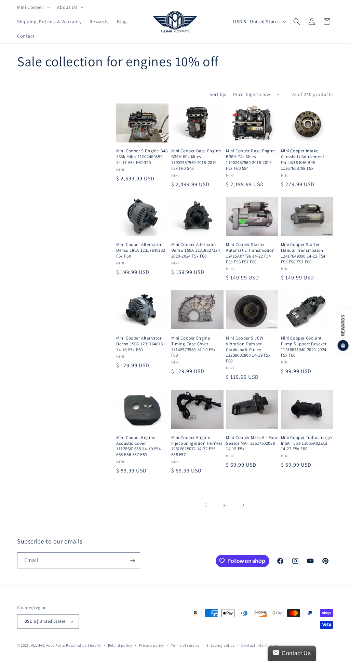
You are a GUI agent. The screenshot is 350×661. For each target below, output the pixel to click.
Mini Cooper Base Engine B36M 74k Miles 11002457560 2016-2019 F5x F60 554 (251, 159)
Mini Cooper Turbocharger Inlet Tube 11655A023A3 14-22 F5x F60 (307, 443)
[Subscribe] (132, 560)
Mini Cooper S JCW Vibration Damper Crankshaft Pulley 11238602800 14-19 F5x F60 (248, 349)
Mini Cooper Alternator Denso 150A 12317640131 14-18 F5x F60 (140, 344)
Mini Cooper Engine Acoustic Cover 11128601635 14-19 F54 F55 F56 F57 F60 (138, 446)
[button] (33, 7)
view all (93, 104)
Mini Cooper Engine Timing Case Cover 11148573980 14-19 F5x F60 (193, 346)
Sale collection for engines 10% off (63, 223)
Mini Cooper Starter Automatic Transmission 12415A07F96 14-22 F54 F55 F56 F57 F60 (250, 253)
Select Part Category (45, 194)
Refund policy (120, 645)
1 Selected (34, 165)
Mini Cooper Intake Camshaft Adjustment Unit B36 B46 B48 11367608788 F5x (302, 159)
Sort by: (218, 94)
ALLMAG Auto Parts (48, 645)
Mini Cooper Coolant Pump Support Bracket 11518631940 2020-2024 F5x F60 (304, 346)
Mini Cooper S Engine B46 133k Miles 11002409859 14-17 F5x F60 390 (141, 156)
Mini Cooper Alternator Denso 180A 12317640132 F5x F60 (140, 250)
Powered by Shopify (83, 645)
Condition (31, 123)
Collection (31, 210)
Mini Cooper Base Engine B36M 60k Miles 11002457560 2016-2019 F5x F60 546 (196, 159)
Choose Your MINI (42, 151)
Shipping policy (220, 645)
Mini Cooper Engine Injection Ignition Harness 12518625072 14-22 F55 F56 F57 (197, 446)
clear (98, 150)
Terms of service (185, 645)
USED (30, 136)
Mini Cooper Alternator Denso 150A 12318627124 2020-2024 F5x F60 (195, 250)
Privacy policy (151, 645)
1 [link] (206, 505)
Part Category (37, 180)
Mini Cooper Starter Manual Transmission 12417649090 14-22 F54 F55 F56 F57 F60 (303, 253)
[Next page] (243, 505)
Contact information (259, 645)
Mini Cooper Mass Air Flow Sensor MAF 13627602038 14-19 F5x (252, 443)
